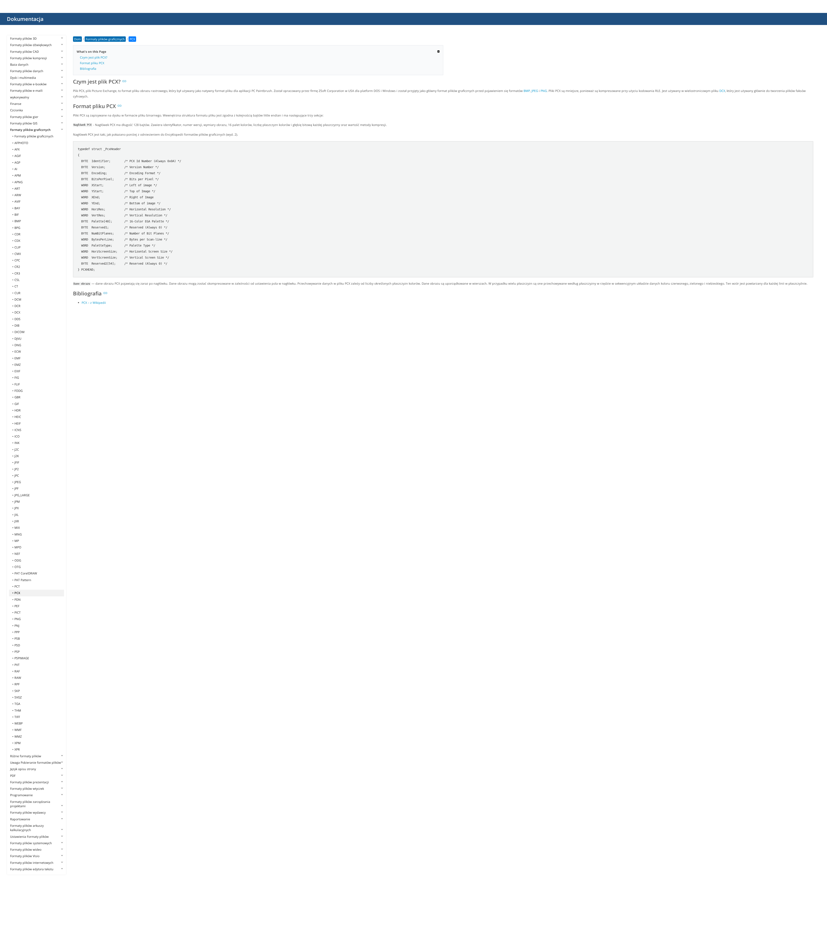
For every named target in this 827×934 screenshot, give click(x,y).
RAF (17, 671)
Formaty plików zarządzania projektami (30, 804)
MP (16, 541)
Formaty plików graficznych (30, 130)
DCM (17, 299)
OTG (17, 567)
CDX (17, 241)
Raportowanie (20, 819)
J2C (16, 449)
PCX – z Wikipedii (94, 303)
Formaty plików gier (24, 117)
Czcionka (16, 110)
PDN (17, 599)
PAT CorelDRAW (25, 573)
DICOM (19, 332)
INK (17, 443)
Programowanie (21, 795)
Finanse (15, 104)
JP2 (16, 469)
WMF (18, 730)
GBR (17, 397)
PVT (17, 665)
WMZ (18, 736)
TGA (17, 704)
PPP (17, 632)
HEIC (17, 417)
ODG (17, 560)
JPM (17, 502)
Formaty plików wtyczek (27, 789)
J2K (16, 456)
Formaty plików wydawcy (28, 812)
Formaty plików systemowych (31, 843)
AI (15, 169)
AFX (17, 149)
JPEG (17, 482)
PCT (17, 586)
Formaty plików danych (26, 71)
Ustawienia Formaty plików (29, 837)
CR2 (17, 267)
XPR (17, 749)
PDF (13, 776)
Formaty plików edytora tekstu (31, 869)
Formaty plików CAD (24, 52)
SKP (17, 691)
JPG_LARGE (22, 495)
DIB (16, 325)
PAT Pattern (22, 580)
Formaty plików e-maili (26, 90)
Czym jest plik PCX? (93, 57)
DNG (17, 345)
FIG (16, 377)
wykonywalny (19, 97)
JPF (16, 488)
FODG (18, 391)
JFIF (16, 462)
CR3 (17, 273)
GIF (16, 404)
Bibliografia (88, 69)
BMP (17, 221)
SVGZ (18, 697)
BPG (17, 228)
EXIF (17, 371)
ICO (17, 436)
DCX (17, 312)
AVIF (17, 201)
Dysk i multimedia (23, 78)
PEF (16, 606)
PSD (17, 645)
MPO (17, 547)
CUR (17, 293)
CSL (17, 280)
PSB (17, 638)
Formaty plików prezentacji (29, 782)
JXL (16, 515)
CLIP (17, 247)
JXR (16, 521)
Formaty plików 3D (23, 38)
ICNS (17, 430)
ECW (17, 351)
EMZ (17, 365)
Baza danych (19, 64)
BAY (17, 208)
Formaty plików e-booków (28, 84)
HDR (17, 410)
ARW (17, 195)
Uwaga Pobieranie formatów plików (35, 762)
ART (17, 188)
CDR (17, 234)
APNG (18, 182)
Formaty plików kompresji (28, 58)
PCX (17, 593)
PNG (17, 619)
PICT (17, 612)
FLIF (17, 384)
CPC (17, 260)
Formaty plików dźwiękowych (31, 45)
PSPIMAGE (21, 658)
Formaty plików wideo (25, 849)
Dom (77, 39)
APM (17, 175)
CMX (17, 254)
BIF (16, 215)
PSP (17, 652)
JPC (16, 475)
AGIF (17, 156)
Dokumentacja (25, 18)
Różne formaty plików (25, 756)
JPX (16, 508)
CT (16, 286)
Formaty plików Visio (24, 856)
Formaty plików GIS (23, 123)
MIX (17, 528)
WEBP (18, 723)
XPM (17, 743)
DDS (17, 319)
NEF (17, 554)
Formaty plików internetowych (31, 863)
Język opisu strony (23, 769)
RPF (17, 684)
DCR (17, 306)
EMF (17, 358)
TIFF (17, 717)
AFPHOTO (21, 143)
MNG (18, 534)
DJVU (17, 339)
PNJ (16, 626)
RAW (17, 678)
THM (17, 710)
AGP (17, 162)
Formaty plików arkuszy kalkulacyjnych (27, 828)
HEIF (17, 423)
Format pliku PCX (92, 63)
